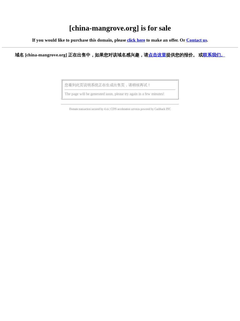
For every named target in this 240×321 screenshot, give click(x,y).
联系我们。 (214, 54)
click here (136, 40)
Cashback (159, 109)
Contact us (196, 40)
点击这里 (157, 54)
